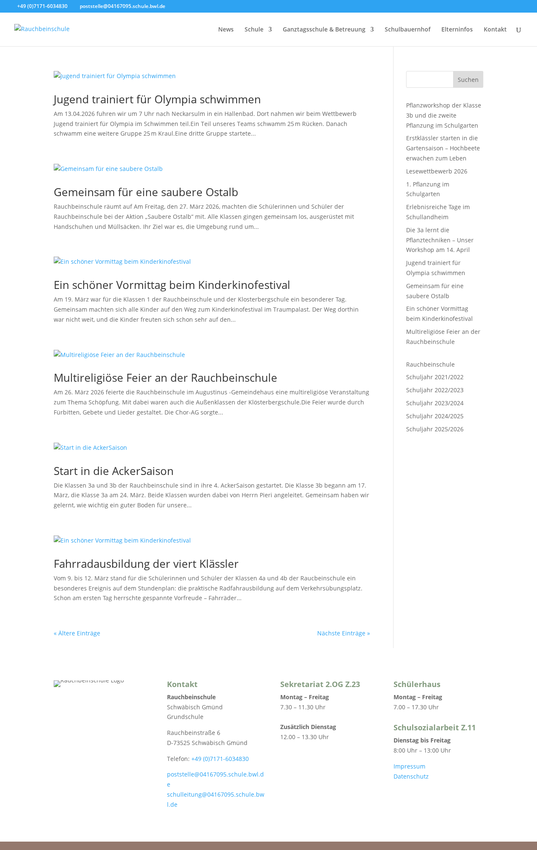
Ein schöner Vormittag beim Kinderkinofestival (172, 284)
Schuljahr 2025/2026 (435, 429)
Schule (254, 29)
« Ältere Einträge (77, 633)
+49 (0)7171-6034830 (220, 759)
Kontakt (495, 29)
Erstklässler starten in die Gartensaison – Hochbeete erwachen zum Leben (443, 148)
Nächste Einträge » (343, 633)
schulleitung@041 (192, 794)
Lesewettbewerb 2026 (436, 171)
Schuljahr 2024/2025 (435, 416)
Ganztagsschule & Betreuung (324, 29)
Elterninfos (457, 29)
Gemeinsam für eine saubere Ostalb (146, 191)
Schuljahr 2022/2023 (435, 390)
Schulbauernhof (407, 29)
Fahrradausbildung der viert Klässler (146, 563)
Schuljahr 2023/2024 (435, 403)
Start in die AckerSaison (114, 470)
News (226, 29)
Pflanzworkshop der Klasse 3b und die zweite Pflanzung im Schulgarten (443, 115)
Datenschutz (411, 776)
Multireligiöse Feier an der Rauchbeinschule (165, 377)
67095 (225, 794)
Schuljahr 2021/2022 (435, 377)
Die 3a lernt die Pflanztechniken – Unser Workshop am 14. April (440, 240)
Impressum (409, 766)
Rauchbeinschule (430, 364)
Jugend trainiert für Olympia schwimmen (157, 99)
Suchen (468, 80)
